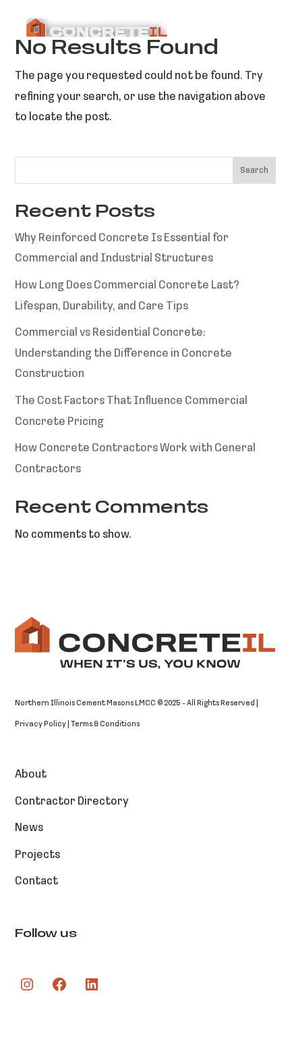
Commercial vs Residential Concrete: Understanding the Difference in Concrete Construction (123, 353)
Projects (37, 855)
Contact (36, 881)
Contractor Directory (72, 801)
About (31, 774)
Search (254, 171)
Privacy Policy (40, 724)
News (29, 828)
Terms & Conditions (105, 724)
